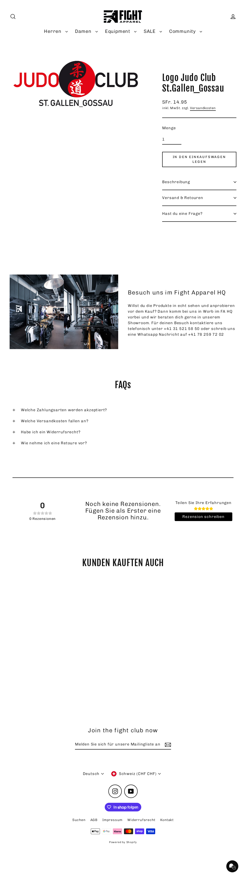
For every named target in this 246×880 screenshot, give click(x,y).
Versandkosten (203, 108)
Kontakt (167, 820)
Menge (169, 128)
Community (183, 31)
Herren (53, 31)
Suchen (79, 820)
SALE (150, 31)
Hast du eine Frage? (182, 213)
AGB (94, 820)
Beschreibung (176, 182)
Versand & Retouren (182, 197)
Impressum (112, 820)
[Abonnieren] (167, 744)
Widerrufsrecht (141, 820)
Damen (84, 31)
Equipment (118, 31)
